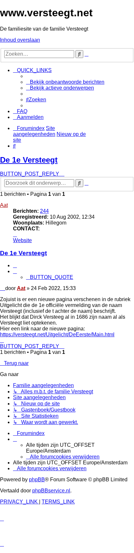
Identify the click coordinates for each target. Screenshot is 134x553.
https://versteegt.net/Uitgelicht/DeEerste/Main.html (57, 334)
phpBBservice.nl (51, 490)
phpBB (37, 479)
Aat (4, 205)
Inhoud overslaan (20, 40)
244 (44, 211)
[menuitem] (65, 82)
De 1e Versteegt (29, 159)
